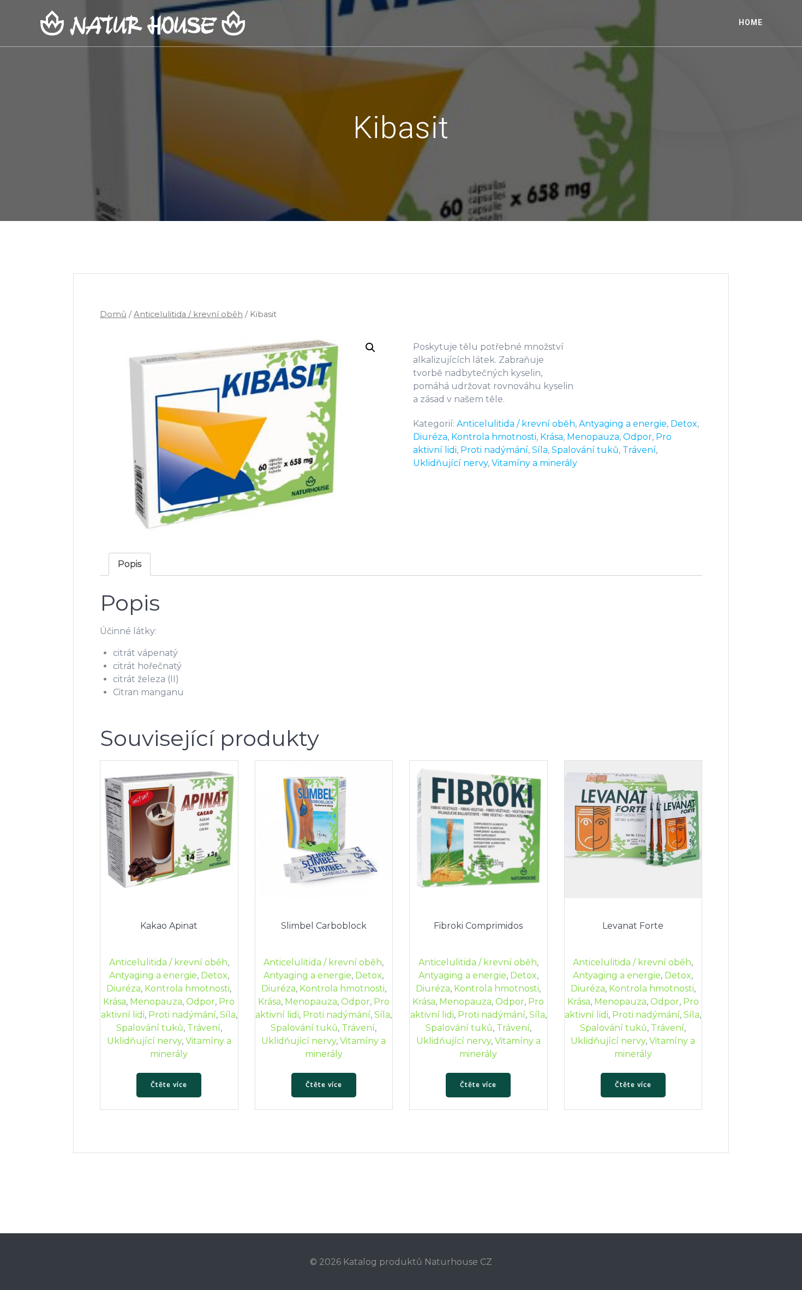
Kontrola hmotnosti (493, 437)
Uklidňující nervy (450, 463)
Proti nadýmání (494, 450)
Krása (551, 437)
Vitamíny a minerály (534, 463)
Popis (129, 564)
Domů (113, 314)
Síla (540, 450)
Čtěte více (169, 1084)
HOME (751, 22)
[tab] (130, 564)
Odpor (637, 437)
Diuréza (430, 437)
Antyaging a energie (623, 424)
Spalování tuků (585, 450)
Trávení (639, 450)
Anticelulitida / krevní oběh (188, 314)
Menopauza (593, 437)
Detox (684, 424)
